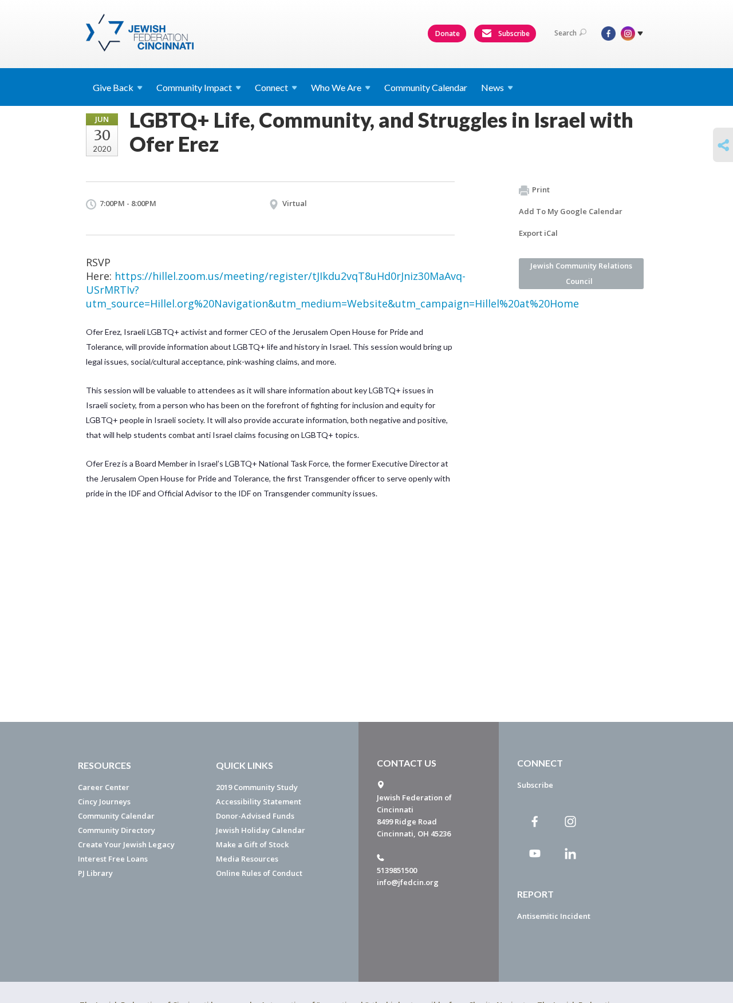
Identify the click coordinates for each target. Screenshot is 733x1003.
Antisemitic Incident (553, 916)
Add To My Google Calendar (570, 211)
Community (194, 87)
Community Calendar (425, 87)
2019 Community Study (257, 787)
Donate (447, 33)
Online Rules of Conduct (259, 873)
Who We (336, 87)
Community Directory (116, 830)
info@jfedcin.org (408, 882)
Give (113, 87)
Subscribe (513, 33)
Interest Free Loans (113, 859)
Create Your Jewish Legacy (126, 844)
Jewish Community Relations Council (581, 273)
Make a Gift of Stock (252, 844)
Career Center (103, 787)
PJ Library (95, 873)
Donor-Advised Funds (255, 816)
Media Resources (247, 859)
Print (541, 189)
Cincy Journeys (104, 801)
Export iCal (538, 233)
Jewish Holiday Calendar (260, 830)
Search (565, 33)
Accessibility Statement (258, 801)
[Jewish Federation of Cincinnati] (141, 33)
